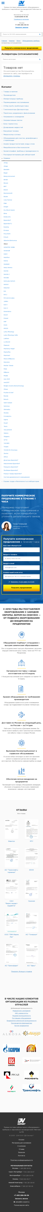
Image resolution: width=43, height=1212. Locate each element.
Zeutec (6, 453)
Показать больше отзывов (21, 971)
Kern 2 (6, 308)
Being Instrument (9, 176)
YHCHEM (6, 443)
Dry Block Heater (9, 210)
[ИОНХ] (31, 858)
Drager (6, 206)
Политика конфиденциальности (21, 1160)
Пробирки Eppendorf (11, 470)
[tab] (22, 813)
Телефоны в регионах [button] (21, 19)
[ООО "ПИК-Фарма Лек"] (11, 922)
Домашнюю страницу (12, 76)
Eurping (6, 227)
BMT (5, 186)
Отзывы (21, 1149)
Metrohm (7, 362)
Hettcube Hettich (9, 281)
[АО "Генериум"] (31, 922)
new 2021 (7, 379)
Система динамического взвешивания (17, 477)
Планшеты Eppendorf (11, 467)
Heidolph (7, 264)
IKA (5, 291)
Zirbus (6, 456)
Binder (6, 179)
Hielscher (7, 287)
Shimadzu (7, 409)
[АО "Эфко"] (31, 953)
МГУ (31, 841)
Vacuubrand (8, 429)
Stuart (6, 423)
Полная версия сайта (21, 1205)
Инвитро (11, 841)
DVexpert (22, 1121)
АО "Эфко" (31, 965)
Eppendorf (7, 220)
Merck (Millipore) (9, 358)
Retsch (6, 399)
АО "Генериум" (31, 934)
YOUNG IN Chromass (10, 450)
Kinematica (7, 311)
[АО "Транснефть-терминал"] (11, 858)
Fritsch (6, 237)
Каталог (21, 1139)
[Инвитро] (11, 829)
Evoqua (6, 230)
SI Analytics (7, 416)
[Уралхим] (31, 889)
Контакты (21, 1155)
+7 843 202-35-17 (24, 1179)
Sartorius (7, 406)
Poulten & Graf (8, 392)
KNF (5, 321)
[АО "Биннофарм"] (11, 953)
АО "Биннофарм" (11, 965)
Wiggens (7, 436)
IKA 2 (5, 294)
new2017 (6, 382)
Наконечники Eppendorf (12, 463)
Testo (5, 426)
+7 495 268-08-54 (22, 25)
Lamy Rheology (9, 331)
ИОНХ (31, 870)
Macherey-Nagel (9, 348)
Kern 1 (6, 304)
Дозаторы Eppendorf (11, 460)
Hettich (6, 284)
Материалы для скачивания (21, 1143)
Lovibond (7, 342)
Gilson (6, 244)
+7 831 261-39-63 (28, 1182)
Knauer (6, 318)
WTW (5, 440)
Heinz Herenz (8, 267)
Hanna (6, 260)
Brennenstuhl (8, 193)
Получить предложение (21, 48)
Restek (6, 396)
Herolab (6, 277)
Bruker (6, 196)
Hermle (6, 271)
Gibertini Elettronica (10, 240)
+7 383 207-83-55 (27, 1186)
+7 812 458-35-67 (28, 1172)
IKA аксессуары (9, 298)
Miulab (6, 375)
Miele (5, 369)
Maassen (6, 345)
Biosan (6, 183)
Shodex (6, 413)
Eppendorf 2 (8, 223)
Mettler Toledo (8, 365)
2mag (6, 162)
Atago (6, 166)
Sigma (6, 419)
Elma (5, 213)
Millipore (6, 372)
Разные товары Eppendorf (13, 473)
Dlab (5, 203)
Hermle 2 (7, 274)
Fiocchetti (7, 233)
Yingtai (6, 446)
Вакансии (21, 1152)
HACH (5, 254)
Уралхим (31, 901)
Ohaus (6, 389)
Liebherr (6, 338)
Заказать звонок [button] (21, 27)
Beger (6, 173)
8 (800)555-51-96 (21, 16)
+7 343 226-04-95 (27, 1175)
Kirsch (6, 314)
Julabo (6, 301)
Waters (6, 433)
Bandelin (6, 169)
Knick (5, 325)
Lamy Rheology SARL (11, 335)
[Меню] (3, 3)
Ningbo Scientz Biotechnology (14, 385)
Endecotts (7, 216)
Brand (6, 189)
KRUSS (6, 328)
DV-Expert (21, 3)
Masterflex (7, 352)
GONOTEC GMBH (9, 247)
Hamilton (7, 257)
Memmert (7, 355)
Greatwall (7, 250)
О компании (21, 1146)
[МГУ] (31, 829)
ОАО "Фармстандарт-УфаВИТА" (11, 903)
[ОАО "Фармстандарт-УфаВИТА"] (11, 889)
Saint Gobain (8, 402)
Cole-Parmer (8, 200)
